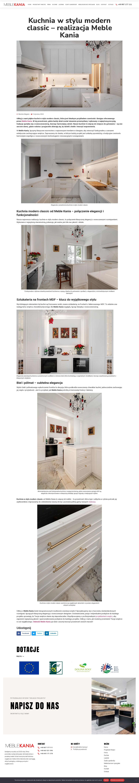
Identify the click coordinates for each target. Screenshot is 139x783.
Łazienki (61, 4)
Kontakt (104, 4)
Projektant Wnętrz (39, 4)
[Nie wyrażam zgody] (136, 780)
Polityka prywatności (117, 780)
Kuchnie (54, 4)
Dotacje (110, 4)
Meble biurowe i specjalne (86, 4)
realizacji (91, 502)
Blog (97, 4)
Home (29, 4)
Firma (49, 4)
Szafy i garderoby (71, 4)
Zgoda (106, 780)
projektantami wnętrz (104, 616)
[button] (24, 633)
